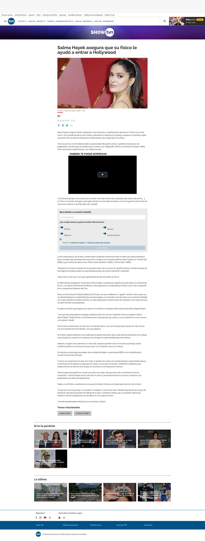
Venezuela (62, 15)
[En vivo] (187, 19)
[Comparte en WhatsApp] (67, 125)
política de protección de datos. (99, 242)
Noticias (21, 21)
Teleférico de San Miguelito (93, 15)
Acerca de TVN (122, 525)
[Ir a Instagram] (40, 517)
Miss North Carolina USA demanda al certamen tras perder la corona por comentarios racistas (119, 495)
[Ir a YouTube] (45, 517)
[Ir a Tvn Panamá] (11, 21)
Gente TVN (98, 21)
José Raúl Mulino (20, 15)
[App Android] (64, 517)
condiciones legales (77, 242)
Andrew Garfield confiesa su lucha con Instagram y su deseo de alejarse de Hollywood (118, 442)
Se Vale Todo (190, 23)
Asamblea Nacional (75, 15)
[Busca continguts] (164, 21)
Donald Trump (109, 15)
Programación (108, 21)
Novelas (78, 21)
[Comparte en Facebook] (59, 125)
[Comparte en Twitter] (63, 125)
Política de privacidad (70, 525)
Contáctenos (148, 525)
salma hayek (65, 413)
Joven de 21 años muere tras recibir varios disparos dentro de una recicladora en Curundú (50, 495)
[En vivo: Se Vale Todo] (176, 21)
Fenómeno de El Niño (50, 15)
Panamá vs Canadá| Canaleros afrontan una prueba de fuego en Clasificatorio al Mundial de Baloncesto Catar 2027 (153, 494)
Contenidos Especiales (63, 21)
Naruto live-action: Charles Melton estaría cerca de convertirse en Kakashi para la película (153, 442)
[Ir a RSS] (50, 517)
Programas (87, 21)
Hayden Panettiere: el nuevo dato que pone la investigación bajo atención (84, 442)
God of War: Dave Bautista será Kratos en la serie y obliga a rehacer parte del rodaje (50, 462)
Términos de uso (95, 525)
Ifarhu (39, 15)
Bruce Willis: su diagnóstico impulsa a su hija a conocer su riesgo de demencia (50, 442)
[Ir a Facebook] (37, 517)
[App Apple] (60, 517)
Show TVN (31, 21)
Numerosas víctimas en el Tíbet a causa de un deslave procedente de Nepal (85, 495)
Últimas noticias (7, 15)
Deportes (40, 21)
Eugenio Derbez (82, 413)
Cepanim (31, 15)
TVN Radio (50, 21)
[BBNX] (38, 534)
